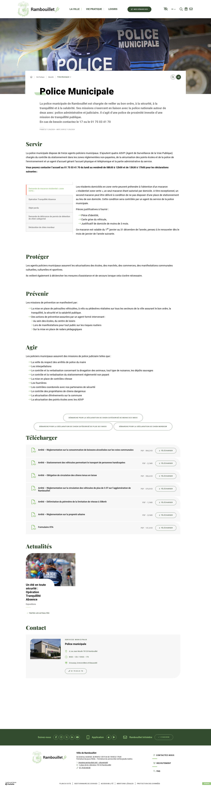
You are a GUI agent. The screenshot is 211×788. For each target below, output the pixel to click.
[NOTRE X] (66, 737)
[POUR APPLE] (108, 737)
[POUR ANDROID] (114, 737)
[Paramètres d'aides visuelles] (165, 8)
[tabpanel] (126, 213)
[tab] (49, 190)
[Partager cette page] (178, 77)
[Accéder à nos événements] (186, 9)
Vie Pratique (40, 77)
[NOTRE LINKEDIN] (72, 737)
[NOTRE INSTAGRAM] (61, 737)
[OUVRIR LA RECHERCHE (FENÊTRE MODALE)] (181, 9)
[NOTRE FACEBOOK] (55, 737)
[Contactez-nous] (191, 9)
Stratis (206, 783)
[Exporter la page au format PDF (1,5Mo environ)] (173, 77)
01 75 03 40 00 (84, 768)
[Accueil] (31, 77)
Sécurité (50, 77)
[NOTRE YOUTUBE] (77, 737)
